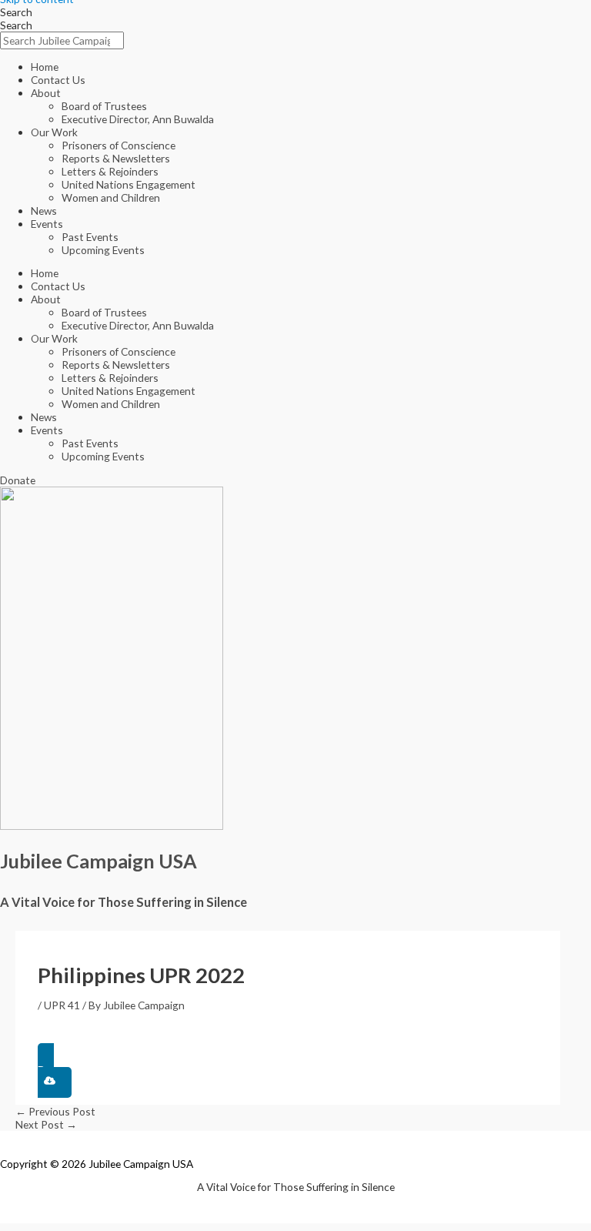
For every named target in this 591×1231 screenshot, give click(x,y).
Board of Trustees (104, 105)
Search (16, 11)
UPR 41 (62, 1005)
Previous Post (55, 1111)
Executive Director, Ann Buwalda (138, 118)
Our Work (54, 132)
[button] (287, 1070)
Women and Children (111, 197)
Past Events (90, 236)
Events (47, 223)
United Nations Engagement (128, 184)
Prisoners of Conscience (118, 145)
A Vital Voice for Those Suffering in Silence (123, 902)
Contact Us (58, 79)
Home (44, 66)
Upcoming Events (103, 249)
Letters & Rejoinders (110, 171)
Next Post (46, 1124)
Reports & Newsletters (116, 158)
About (46, 92)
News (44, 210)
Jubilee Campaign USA (98, 860)
